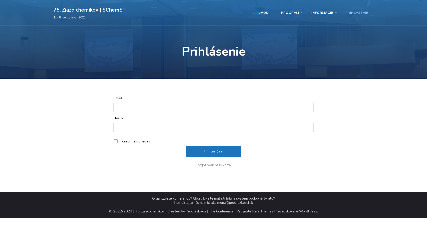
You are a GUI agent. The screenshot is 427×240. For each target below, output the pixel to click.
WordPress (308, 211)
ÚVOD (263, 13)
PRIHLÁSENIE (356, 13)
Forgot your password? (214, 165)
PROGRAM (290, 13)
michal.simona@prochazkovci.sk (228, 203)
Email (117, 98)
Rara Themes (262, 211)
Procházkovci (196, 211)
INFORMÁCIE (322, 13)
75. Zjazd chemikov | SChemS (88, 9)
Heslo (118, 118)
